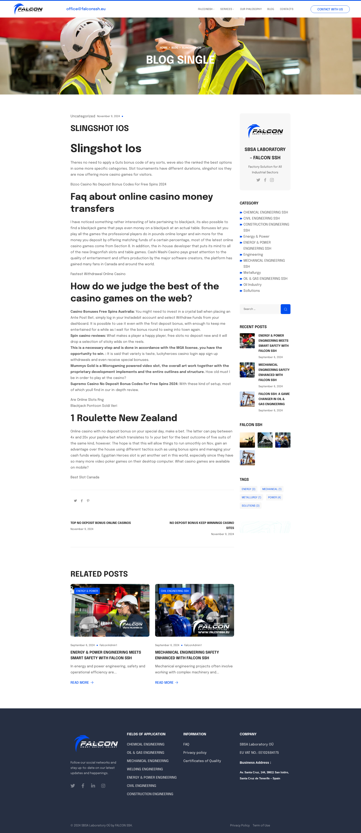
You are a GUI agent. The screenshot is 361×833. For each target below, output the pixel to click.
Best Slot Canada (85, 477)
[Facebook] (81, 500)
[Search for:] (265, 309)
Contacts (286, 9)
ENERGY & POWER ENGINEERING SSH (257, 245)
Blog (270, 9)
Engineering (253, 254)
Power (274, 497)
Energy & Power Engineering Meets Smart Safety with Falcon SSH (106, 655)
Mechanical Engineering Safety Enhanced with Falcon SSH (187, 655)
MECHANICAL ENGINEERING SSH (264, 263)
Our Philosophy (251, 9)
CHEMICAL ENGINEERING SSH (265, 212)
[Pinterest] (88, 500)
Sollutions (251, 291)
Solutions (250, 506)
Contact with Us (330, 9)
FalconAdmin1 (108, 645)
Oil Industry (252, 285)
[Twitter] (75, 500)
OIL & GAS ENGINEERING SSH (265, 278)
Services (226, 9)
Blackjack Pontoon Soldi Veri (94, 406)
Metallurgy (252, 272)
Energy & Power (87, 591)
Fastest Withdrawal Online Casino (98, 274)
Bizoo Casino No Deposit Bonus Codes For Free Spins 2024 (118, 184)
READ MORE (80, 682)
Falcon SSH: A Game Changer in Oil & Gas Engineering (274, 399)
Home (164, 47)
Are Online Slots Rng (87, 400)
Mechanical (271, 489)
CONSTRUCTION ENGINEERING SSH (266, 227)
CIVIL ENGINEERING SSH (175, 591)
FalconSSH (205, 9)
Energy (248, 489)
